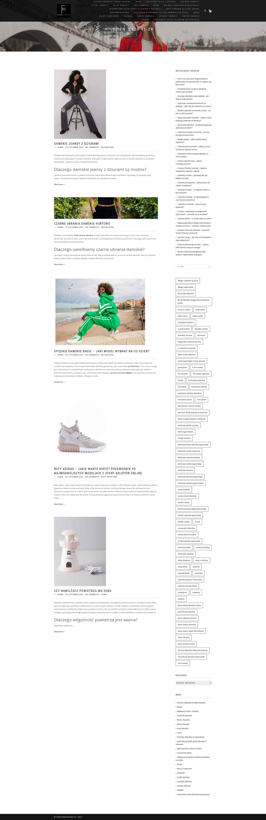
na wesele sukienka (186, 528)
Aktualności (107, 147)
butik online (183, 316)
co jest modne (184, 329)
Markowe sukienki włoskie (189, 457)
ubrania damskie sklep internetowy (193, 650)
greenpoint (182, 367)
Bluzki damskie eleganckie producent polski (193, 301)
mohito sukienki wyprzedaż (189, 515)
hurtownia (182, 386)
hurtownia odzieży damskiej (189, 393)
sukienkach (182, 566)
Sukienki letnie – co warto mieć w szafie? (195, 218)
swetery (181, 599)
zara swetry (183, 663)
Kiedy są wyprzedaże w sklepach (191, 419)
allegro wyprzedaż (185, 287)
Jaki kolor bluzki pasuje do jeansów (192, 412)
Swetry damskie (191, 16)
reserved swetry (203, 547)
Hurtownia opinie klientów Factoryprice (177, 20)
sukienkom (182, 592)
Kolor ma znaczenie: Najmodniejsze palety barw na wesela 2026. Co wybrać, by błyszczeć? (194, 81)
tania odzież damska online (189, 605)
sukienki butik (183, 573)
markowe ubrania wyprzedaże (191, 483)
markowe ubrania (185, 470)
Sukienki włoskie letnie (187, 586)
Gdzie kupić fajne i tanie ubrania (191, 361)
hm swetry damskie (201, 374)
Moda (138, 2)
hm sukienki (183, 374)
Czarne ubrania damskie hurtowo (82, 223)
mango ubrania (184, 438)
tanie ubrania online (186, 644)
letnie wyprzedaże (185, 431)
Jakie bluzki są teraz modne (189, 406)
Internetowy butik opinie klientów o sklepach (135, 9)
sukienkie (199, 573)
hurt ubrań (201, 399)
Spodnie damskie (168, 16)
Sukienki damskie (190, 2)
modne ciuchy (183, 502)
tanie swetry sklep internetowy (191, 631)
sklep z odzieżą (201, 560)
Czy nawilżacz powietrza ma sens (83, 591)
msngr (197, 521)
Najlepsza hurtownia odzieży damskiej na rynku (161, 12)
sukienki (196, 566)
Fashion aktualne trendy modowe (112, 2)
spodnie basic (134, 366)
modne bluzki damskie (187, 496)
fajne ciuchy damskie (186, 354)
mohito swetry (184, 521)
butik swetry (198, 316)
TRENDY (145, 20)
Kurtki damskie (145, 16)
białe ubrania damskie (83, 235)
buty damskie (141, 5)
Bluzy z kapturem (109, 16)
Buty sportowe (109, 477)
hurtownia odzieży (199, 386)
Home (104, 594)
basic (129, 373)
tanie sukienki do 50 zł (187, 618)
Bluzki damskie (99, 5)
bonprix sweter (184, 309)
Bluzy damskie (121, 5)
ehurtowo (201, 335)
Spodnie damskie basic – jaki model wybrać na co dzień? (102, 351)
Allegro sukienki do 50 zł (188, 280)
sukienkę (196, 592)
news (156, 5)
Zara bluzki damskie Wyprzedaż (191, 657)
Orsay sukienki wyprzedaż (189, 541)
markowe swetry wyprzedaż (189, 464)
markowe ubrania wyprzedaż (190, 476)
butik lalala (200, 309)
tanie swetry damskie (187, 624)
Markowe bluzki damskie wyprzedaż (193, 444)
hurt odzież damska (196, 380)
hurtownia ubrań (185, 399)
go (80, 612)
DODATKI (128, 16)
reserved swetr (184, 547)
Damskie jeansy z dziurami (76, 143)
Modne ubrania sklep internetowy (192, 509)
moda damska (184, 489)
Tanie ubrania (184, 637)
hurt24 (180, 380)
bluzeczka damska (186, 293)
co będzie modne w (186, 322)
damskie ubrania (185, 335)
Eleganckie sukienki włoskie (189, 342)
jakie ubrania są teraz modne (183, 9)
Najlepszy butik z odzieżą (161, 2)
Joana (60, 147)
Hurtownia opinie (119, 12)
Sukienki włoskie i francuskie (190, 579)
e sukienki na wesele (186, 348)
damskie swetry (201, 329)
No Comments (92, 147)
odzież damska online (187, 534)
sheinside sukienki (186, 554)
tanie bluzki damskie (186, 611)
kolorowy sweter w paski (188, 425)
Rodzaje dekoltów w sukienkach (182, 5)
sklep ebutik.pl (184, 560)
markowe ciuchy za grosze (189, 451)
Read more (58, 184)
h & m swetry (197, 367)
